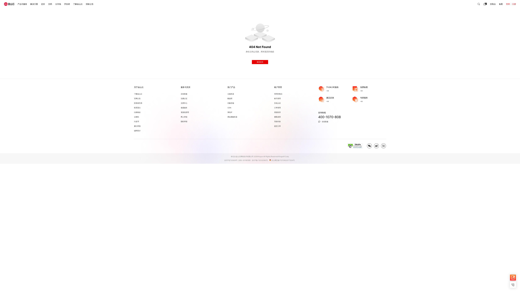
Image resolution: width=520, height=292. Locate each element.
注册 (514, 4)
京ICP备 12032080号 (260, 160)
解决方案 (34, 4)
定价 (43, 4)
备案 (501, 4)
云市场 (58, 4)
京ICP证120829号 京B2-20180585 (237, 160)
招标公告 (89, 4)
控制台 (493, 4)
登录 (508, 4)
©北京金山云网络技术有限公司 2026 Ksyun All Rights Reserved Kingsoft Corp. (260, 156)
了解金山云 (78, 4)
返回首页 (260, 62)
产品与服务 (22, 4)
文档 (50, 4)
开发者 (67, 4)
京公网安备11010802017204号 (283, 160)
